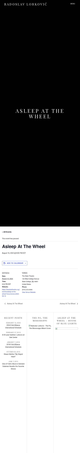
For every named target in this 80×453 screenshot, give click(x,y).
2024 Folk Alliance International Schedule (13, 326)
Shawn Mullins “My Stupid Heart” (13, 355)
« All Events (6, 232)
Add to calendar (15, 263)
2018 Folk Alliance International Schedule (13, 346)
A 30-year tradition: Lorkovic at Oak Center (13, 336)
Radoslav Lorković (26, 4)
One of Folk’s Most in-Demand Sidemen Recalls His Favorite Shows (13, 366)
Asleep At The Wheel (15, 303)
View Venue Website (29, 292)
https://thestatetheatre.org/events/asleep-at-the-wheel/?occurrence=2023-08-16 (11, 292)
